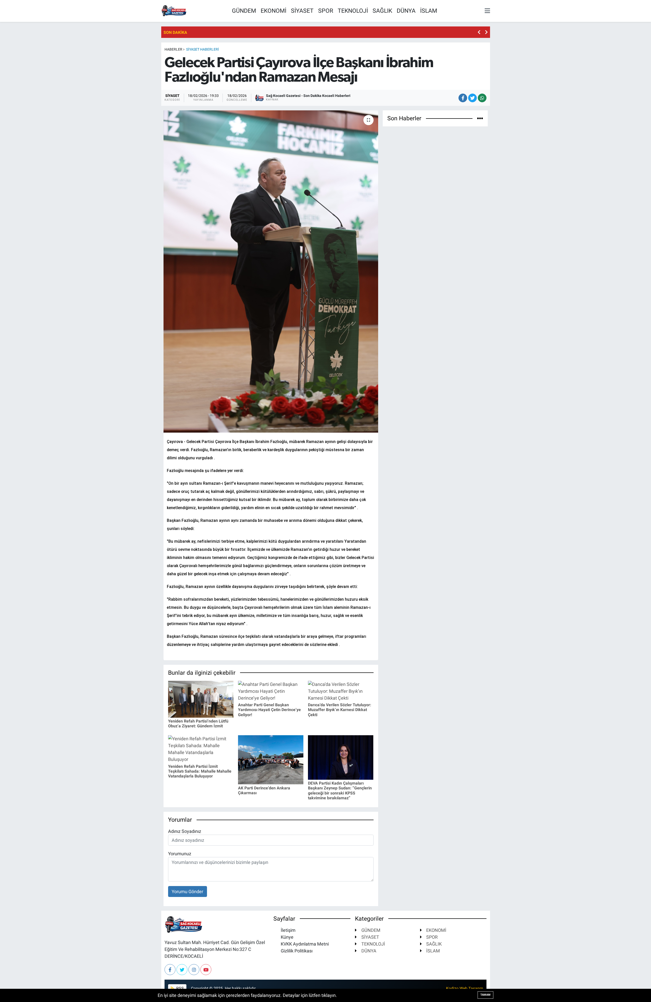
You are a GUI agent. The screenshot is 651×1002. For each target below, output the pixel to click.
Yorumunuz (179, 853)
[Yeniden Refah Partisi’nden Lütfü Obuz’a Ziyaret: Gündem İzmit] (200, 698)
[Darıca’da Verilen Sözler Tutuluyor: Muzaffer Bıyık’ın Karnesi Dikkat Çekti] (340, 690)
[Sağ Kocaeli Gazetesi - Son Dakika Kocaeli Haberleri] (174, 10)
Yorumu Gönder (187, 891)
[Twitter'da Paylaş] (472, 98)
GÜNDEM (244, 10)
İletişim (287, 930)
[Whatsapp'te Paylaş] (482, 98)
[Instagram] (193, 969)
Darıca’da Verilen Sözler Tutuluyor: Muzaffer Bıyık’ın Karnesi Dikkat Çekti (339, 709)
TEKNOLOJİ (353, 10)
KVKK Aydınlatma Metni (304, 944)
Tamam (485, 994)
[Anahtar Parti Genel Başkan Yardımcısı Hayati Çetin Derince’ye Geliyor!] (270, 690)
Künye (286, 937)
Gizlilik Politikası (296, 950)
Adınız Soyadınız (184, 831)
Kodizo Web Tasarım (464, 988)
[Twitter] (181, 969)
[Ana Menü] (486, 11)
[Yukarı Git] (635, 986)
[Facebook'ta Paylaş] (462, 98)
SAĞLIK (382, 10)
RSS (179, 988)
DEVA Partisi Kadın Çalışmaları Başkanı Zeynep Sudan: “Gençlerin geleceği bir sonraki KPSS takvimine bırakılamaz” (340, 790)
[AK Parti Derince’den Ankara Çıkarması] (270, 759)
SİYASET (302, 10)
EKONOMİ (273, 10)
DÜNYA (406, 10)
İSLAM (428, 10)
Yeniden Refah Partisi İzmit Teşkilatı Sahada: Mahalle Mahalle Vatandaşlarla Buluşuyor (199, 771)
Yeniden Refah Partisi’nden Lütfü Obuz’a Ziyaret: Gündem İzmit (198, 723)
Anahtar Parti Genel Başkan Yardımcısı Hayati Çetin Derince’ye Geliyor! (269, 709)
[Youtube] (205, 969)
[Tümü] (480, 118)
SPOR (325, 10)
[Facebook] (170, 969)
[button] (479, 32)
